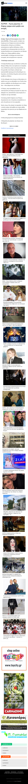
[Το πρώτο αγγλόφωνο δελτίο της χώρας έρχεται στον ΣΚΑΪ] (14, 461)
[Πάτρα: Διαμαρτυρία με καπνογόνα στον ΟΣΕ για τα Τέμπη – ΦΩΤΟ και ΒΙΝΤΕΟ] (13, 315)
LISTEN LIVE (5, 747)
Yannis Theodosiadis (18, 781)
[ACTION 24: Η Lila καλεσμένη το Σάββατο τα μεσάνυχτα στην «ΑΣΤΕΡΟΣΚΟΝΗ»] (14, 209)
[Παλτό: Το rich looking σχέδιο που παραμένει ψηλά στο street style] (13, 606)
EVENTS (4, 753)
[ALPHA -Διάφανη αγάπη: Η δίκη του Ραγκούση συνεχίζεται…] (13, 524)
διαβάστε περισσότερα (7, 128)
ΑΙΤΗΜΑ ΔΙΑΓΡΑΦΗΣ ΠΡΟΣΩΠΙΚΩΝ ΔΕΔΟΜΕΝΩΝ (14, 773)
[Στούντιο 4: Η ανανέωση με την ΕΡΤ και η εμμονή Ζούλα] (14, 587)
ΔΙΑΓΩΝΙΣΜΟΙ (5, 750)
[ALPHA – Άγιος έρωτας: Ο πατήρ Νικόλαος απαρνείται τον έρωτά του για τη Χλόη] (13, 399)
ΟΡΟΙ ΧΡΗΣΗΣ (20, 772)
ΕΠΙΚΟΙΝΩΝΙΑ (13, 772)
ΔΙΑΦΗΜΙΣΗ (7, 772)
